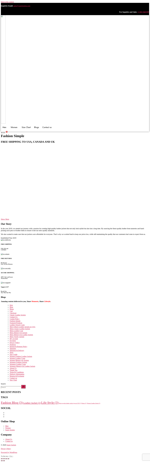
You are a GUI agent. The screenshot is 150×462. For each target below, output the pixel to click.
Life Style (50, 402)
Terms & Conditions (17, 372)
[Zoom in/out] (2, 458)
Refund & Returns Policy (18, 346)
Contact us (47, 127)
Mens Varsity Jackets (17, 337)
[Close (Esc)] (8, 458)
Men (6, 426)
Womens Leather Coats (18, 364)
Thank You (13, 370)
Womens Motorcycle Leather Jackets (22, 366)
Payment (13, 341)
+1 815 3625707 (143, 12)
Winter (84, 403)
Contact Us (13, 317)
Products (13, 345)
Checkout (13, 313)
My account (14, 339)
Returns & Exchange (17, 376)
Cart (11, 311)
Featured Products (16, 323)
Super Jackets (10, 430)
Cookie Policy (15, 319)
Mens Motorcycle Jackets (18, 333)
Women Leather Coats (17, 358)
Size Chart (26, 127)
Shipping (13, 348)
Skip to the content (7, 2)
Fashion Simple (15, 321)
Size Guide (13, 354)
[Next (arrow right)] (4, 460)
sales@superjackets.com (21, 6)
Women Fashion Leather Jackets (21, 356)
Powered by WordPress (9, 452)
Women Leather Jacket (93, 403)
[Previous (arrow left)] (2, 460)
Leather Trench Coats (17, 325)
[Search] (23, 386)
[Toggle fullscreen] (4, 458)
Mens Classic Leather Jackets (20, 329)
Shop (11, 352)
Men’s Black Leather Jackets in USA (22, 327)
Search (3, 384)
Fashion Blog (12, 402)
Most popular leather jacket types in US (70, 403)
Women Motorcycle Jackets (19, 360)
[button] (75, 213)
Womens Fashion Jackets (18, 362)
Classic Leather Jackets (18, 315)
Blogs (36, 127)
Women (8, 428)
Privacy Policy (15, 343)
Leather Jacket (32, 403)
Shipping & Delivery (17, 350)
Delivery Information (17, 374)
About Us (13, 368)
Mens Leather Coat (16, 331)
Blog (11, 307)
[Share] (6, 458)
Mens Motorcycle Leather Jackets (21, 335)
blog (11, 305)
